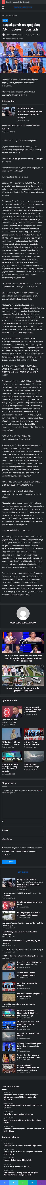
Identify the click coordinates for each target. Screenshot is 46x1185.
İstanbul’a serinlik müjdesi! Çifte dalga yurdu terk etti (33, 709)
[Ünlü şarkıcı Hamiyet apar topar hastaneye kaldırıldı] (8, 1058)
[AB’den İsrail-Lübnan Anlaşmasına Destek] (12, 734)
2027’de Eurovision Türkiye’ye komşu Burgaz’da (22, 956)
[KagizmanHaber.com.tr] (23, 7)
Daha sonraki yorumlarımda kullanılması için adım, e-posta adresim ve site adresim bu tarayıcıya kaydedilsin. (22, 851)
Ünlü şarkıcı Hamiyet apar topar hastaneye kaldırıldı (28, 1056)
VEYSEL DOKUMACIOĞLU (14, 35)
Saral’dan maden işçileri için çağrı (18, 2)
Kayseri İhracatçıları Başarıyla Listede (18, 1004)
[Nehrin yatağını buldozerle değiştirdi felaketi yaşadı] (8, 915)
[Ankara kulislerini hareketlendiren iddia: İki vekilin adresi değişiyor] (8, 1068)
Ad (3, 821)
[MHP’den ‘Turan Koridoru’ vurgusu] (34, 734)
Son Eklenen (23, 872)
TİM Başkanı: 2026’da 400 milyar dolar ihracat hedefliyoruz (28, 1024)
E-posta (5, 830)
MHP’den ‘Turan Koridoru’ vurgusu (31, 743)
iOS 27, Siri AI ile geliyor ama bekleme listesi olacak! (29, 963)
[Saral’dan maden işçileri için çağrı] (12, 711)
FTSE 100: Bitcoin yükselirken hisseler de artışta (22, 949)
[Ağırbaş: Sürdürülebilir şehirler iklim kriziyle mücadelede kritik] (8, 1046)
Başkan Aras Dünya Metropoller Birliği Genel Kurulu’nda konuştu (10, 767)
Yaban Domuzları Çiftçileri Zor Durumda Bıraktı (30, 995)
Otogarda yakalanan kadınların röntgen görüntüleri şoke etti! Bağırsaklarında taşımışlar (30, 883)
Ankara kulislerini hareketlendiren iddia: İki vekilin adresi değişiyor (28, 1067)
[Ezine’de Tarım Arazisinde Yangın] (34, 756)
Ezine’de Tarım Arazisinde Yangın (31, 765)
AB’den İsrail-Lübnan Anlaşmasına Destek (11, 743)
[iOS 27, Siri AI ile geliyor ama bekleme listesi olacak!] (8, 965)
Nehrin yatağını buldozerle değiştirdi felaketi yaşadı (28, 913)
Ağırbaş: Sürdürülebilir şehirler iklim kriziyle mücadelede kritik (30, 1046)
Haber (14, 15)
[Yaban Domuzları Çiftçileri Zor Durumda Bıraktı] (8, 997)
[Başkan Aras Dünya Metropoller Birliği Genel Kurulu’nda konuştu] (12, 756)
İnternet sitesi (7, 839)
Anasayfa (7, 15)
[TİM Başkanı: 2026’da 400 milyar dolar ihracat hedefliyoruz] (8, 1025)
